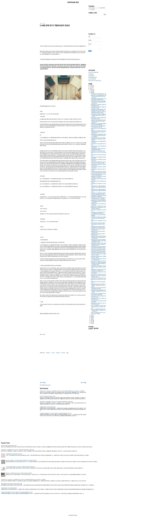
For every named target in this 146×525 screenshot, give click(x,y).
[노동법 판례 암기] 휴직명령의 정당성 (98, 151)
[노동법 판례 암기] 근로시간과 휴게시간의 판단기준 (98, 204)
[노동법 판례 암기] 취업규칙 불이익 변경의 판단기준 (98, 301)
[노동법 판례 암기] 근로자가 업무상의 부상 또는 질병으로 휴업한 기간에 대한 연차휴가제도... (98, 201)
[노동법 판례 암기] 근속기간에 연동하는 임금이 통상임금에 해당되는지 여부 (98, 252)
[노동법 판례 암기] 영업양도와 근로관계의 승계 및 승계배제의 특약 (98, 174)
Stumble (63, 352)
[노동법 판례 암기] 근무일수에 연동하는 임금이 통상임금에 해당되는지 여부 (98, 249)
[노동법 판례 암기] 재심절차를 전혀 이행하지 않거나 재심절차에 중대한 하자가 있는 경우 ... (98, 96)
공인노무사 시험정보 (92, 72)
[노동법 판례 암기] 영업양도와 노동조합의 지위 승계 (98, 167)
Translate (93, 9)
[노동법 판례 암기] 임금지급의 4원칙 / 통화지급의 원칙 (98, 234)
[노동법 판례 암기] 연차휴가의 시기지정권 (98, 184)
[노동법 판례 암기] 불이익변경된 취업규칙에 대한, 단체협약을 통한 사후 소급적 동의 (98, 291)
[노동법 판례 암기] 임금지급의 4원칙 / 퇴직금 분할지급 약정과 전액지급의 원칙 (98, 224)
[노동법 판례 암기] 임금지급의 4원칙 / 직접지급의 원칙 (98, 232)
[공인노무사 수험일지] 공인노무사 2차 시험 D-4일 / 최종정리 (98, 313)
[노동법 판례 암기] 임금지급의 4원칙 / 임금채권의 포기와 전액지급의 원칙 (98, 227)
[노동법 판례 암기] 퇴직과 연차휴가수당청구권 (98, 181)
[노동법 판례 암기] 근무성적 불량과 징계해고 (98, 129)
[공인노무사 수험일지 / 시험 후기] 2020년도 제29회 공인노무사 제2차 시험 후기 (98, 306)
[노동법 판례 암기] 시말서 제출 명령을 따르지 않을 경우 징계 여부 (98, 126)
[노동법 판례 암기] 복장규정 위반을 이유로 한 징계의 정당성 (98, 107)
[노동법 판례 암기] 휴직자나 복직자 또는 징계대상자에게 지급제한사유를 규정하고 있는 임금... (98, 237)
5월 (91, 317)
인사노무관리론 (91, 79)
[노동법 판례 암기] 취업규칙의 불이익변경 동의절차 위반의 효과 (98, 288)
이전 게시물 (83, 382)
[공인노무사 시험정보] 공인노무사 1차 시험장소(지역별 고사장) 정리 (19, 473)
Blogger (75, 515)
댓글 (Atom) (48, 385)
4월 (91, 319)
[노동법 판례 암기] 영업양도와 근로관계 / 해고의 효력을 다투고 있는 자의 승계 (98, 172)
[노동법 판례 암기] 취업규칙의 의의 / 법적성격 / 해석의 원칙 (98, 303)
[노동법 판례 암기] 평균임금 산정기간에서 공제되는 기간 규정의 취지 (98, 270)
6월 (91, 316)
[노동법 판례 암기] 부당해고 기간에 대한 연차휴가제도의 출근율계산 (98, 196)
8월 (91, 92)
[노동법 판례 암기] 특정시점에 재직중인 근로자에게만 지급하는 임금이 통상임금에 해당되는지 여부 (98, 240)
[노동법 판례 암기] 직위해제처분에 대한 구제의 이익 (98, 142)
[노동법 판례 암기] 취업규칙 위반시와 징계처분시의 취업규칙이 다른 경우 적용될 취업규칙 (98, 132)
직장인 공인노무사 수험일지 (93, 80)
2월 (91, 322)
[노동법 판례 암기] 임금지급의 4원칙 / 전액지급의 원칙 (98, 229)
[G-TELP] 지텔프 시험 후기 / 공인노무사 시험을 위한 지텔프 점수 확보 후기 (20, 466)
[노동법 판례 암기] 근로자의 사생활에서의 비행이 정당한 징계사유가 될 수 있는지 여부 (98, 115)
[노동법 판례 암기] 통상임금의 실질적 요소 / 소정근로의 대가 (98, 259)
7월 (91, 315)
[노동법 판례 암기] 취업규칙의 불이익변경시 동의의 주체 (98, 299)
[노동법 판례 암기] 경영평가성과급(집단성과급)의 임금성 (98, 276)
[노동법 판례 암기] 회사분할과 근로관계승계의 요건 (98, 160)
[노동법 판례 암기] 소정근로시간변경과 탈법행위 (98, 215)
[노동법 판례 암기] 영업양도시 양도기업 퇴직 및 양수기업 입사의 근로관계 (98, 162)
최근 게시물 (42, 382)
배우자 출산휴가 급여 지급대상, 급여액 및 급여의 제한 (11, 483)
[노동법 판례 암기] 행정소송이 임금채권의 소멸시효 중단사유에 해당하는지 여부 (98, 218)
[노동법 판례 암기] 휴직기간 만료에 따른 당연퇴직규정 (98, 146)
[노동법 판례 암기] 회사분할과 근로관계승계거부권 (98, 157)
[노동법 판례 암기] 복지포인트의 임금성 (98, 274)
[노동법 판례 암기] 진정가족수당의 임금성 (98, 280)
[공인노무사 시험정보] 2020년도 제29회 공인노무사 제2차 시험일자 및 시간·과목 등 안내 (98, 310)
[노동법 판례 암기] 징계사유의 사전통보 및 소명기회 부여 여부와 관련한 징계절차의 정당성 (98, 102)
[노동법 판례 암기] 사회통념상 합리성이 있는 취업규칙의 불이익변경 (98, 294)
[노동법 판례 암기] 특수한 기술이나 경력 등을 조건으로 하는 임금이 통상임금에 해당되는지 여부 (98, 244)
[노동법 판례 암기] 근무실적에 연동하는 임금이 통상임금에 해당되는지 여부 (98, 247)
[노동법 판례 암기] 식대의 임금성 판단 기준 (98, 282)
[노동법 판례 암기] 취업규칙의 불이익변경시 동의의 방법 (98, 296)
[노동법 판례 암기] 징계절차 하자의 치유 (98, 93)
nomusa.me (73, 2)
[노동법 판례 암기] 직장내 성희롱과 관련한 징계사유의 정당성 (98, 118)
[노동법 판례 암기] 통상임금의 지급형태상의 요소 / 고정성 (98, 254)
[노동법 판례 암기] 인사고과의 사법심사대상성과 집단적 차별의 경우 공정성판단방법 (98, 139)
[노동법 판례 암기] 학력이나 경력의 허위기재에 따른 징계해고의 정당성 (98, 112)
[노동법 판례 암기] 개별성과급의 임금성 (55, 25)
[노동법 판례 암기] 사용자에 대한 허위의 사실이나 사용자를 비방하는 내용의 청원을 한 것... (98, 121)
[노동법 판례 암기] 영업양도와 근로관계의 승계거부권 (98, 165)
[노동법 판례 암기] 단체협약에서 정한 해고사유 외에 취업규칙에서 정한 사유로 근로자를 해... (98, 135)
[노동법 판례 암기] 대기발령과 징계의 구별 (98, 144)
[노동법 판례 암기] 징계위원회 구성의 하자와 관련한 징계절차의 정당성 (98, 99)
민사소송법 (90, 75)
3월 (91, 320)
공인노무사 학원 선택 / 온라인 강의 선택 (47, 396)
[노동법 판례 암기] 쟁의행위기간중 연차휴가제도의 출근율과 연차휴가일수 (98, 193)
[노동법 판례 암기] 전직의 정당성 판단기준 (98, 155)
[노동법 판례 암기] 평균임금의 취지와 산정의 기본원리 (98, 272)
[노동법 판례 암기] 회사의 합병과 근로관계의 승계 (98, 179)
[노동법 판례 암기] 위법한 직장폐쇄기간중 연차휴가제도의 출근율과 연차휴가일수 (98, 187)
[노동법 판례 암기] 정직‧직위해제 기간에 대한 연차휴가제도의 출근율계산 (98, 198)
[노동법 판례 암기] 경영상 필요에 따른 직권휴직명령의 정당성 (98, 149)
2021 (91, 88)
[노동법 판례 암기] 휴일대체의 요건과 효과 (98, 210)
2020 (91, 89)
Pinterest (58, 352)
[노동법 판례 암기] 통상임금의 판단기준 (98, 261)
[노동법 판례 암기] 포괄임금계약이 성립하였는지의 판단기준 (98, 208)
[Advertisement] (63, 13)
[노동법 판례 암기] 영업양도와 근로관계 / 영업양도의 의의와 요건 (98, 177)
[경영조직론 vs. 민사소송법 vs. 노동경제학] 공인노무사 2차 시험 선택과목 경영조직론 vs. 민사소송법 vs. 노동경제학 (62, 391)
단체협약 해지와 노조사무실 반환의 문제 (47, 407)
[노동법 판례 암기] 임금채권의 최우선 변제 (98, 221)
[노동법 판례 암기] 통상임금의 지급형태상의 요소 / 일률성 (98, 257)
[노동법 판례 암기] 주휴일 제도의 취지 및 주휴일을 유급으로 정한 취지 (98, 213)
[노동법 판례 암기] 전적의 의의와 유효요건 (98, 153)
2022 (91, 87)
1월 (91, 323)
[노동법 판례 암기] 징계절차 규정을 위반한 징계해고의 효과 (98, 105)
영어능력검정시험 (91, 77)
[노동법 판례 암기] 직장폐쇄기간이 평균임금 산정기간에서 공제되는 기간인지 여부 (98, 267)
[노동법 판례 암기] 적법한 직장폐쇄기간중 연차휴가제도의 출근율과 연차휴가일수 (98, 190)
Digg (67, 352)
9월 (91, 91)
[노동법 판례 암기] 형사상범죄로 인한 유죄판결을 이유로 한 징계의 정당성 (98, 110)
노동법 (43, 334)
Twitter (53, 352)
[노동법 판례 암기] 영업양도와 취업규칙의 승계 (98, 169)
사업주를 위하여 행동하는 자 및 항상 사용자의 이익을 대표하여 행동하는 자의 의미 (56, 413)
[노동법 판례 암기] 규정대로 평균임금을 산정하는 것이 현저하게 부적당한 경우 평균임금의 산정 (98, 263)
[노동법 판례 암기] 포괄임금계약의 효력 (98, 206)
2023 (91, 85)
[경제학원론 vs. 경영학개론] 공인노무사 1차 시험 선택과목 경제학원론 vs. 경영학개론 (56, 401)
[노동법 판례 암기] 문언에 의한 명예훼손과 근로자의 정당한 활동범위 (98, 124)
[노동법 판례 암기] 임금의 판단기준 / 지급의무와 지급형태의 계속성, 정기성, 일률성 (98, 285)
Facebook (48, 352)
